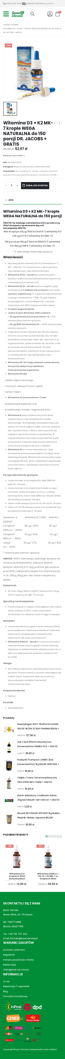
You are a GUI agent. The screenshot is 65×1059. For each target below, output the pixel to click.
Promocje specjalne (20, 175)
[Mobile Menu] (7, 14)
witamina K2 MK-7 (50, 175)
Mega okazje (19, 166)
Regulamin (9, 954)
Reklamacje (9, 964)
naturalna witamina (48, 171)
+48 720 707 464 (17, 934)
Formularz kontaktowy (15, 996)
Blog (5, 991)
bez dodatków (21, 171)
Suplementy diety (42, 166)
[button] (46, 836)
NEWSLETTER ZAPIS (13, 3)
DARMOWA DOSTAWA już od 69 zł (40, 3)
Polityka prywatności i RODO (18, 959)
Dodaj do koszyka (37, 185)
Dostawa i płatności (14, 949)
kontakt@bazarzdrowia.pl (24, 938)
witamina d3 (35, 175)
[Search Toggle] (32, 14)
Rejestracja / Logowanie (16, 986)
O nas (6, 981)
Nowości (30, 166)
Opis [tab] (11, 200)
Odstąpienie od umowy (16, 969)
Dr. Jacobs (33, 171)
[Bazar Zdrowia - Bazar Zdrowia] (18, 13)
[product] (9, 730)
